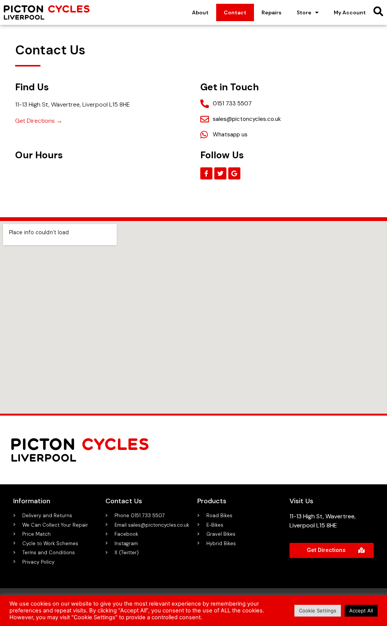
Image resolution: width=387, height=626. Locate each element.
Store (304, 12)
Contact (235, 12)
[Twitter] (220, 173)
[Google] (234, 173)
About (200, 12)
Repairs (272, 12)
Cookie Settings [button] (317, 610)
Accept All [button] (361, 610)
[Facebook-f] (206, 173)
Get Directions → (38, 121)
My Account (350, 12)
